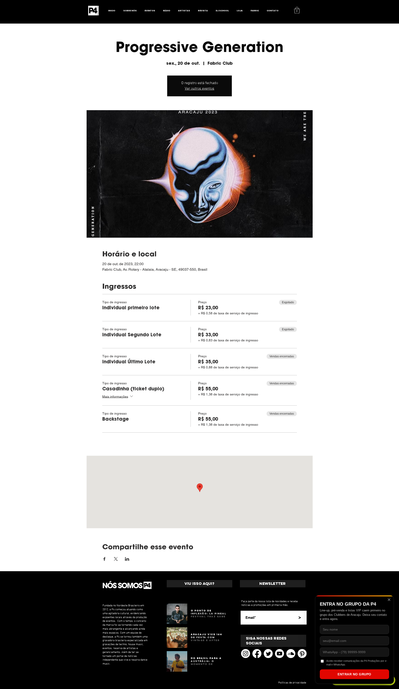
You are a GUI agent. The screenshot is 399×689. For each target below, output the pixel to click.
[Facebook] (256, 653)
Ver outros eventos (199, 88)
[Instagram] (245, 653)
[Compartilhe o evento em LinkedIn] (127, 559)
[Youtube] (279, 653)
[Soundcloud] (290, 653)
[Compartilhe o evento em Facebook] (104, 559)
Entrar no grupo (354, 674)
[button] (297, 10)
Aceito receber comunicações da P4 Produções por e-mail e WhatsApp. (356, 662)
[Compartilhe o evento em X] (116, 559)
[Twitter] (268, 653)
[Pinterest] (302, 653)
